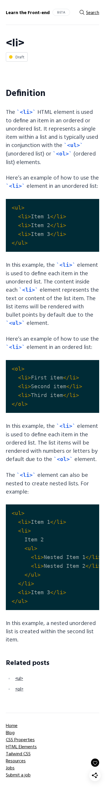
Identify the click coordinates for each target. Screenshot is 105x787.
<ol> (19, 689)
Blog (10, 732)
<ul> (19, 678)
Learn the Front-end (28, 12)
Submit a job (18, 775)
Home (12, 725)
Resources (16, 761)
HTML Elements (21, 746)
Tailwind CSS (18, 753)
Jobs (10, 768)
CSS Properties (20, 739)
